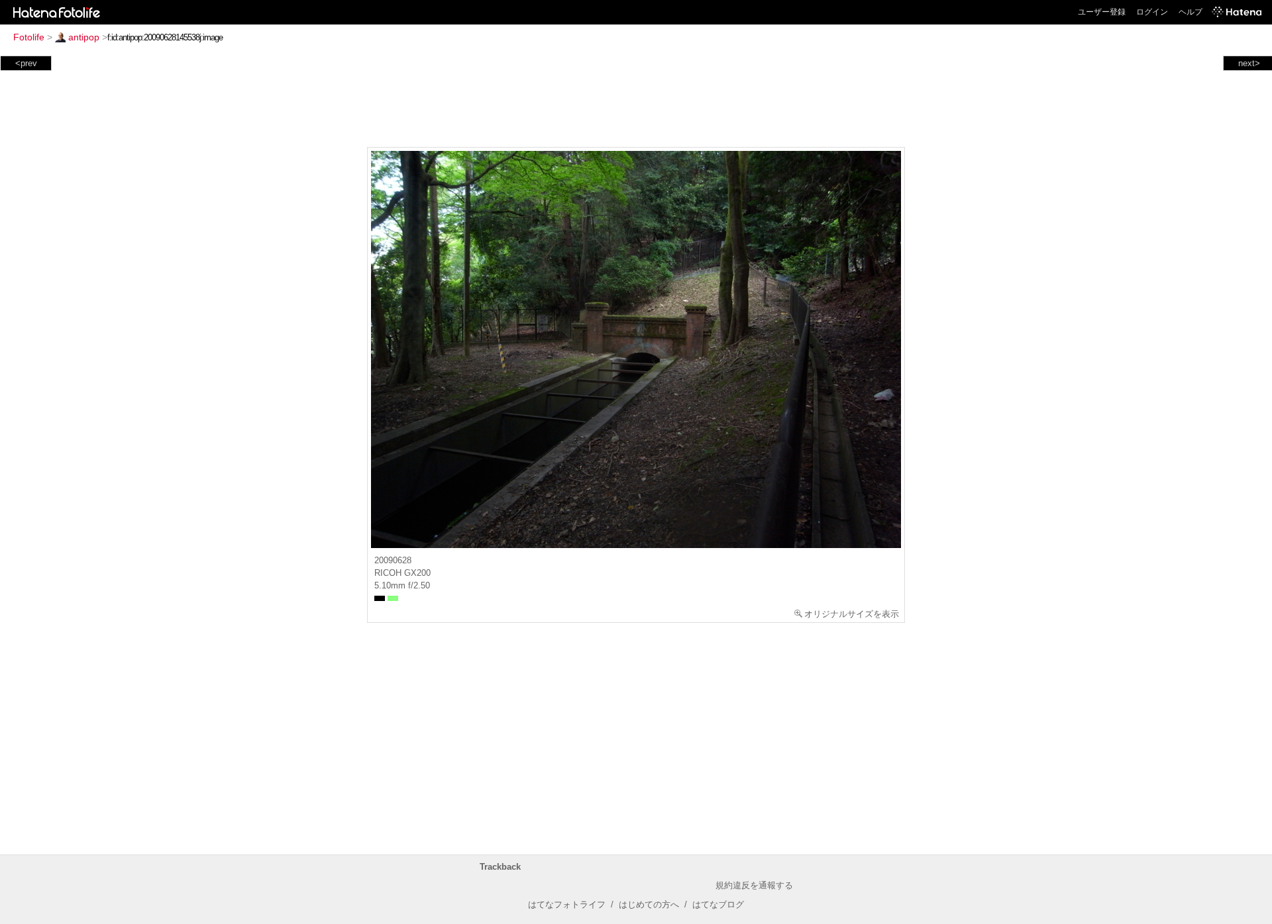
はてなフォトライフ (567, 904)
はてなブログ (718, 904)
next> (1249, 63)
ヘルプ (1190, 12)
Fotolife (28, 37)
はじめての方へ (649, 904)
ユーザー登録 (1102, 12)
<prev (26, 63)
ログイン (1152, 12)
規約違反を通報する (754, 885)
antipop (83, 37)
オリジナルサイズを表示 (851, 614)
